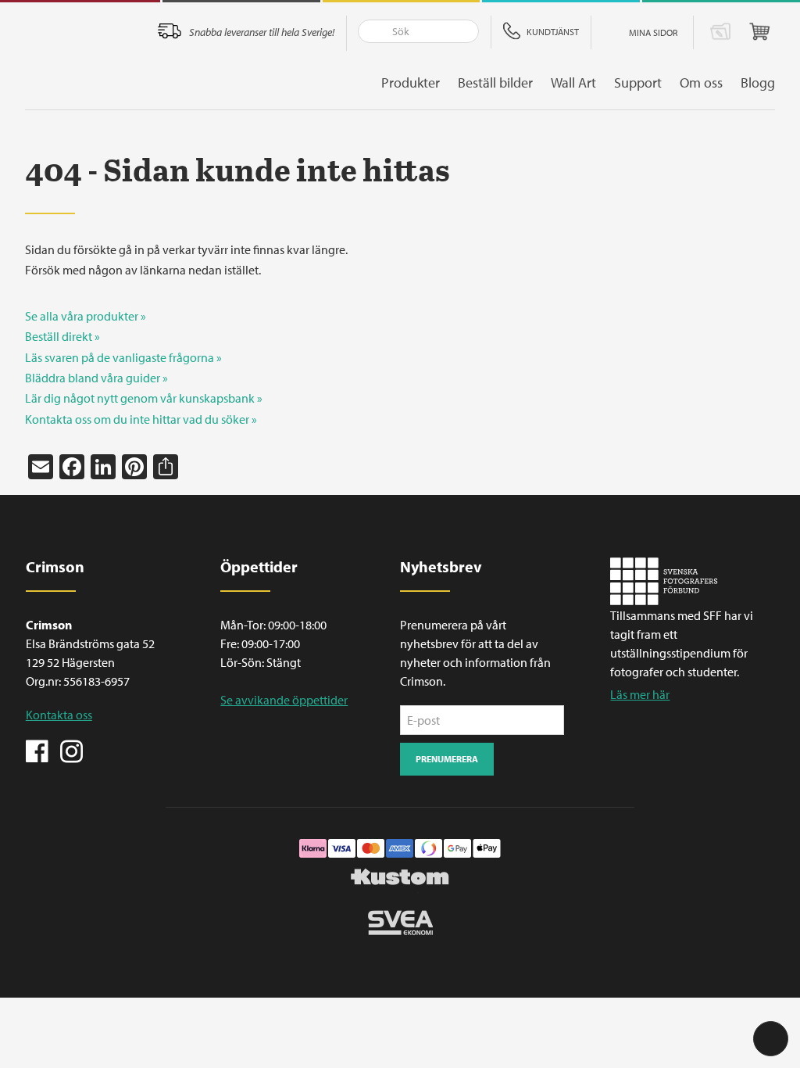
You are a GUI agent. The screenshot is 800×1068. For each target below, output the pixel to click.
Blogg (758, 82)
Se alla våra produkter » (85, 316)
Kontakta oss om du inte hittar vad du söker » (141, 419)
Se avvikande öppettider (284, 700)
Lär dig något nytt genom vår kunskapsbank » (143, 398)
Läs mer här (640, 694)
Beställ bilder (495, 82)
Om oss (701, 82)
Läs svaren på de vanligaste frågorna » (123, 357)
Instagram (71, 750)
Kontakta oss (59, 714)
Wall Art (573, 82)
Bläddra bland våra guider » (96, 377)
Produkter (410, 82)
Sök (370, 31)
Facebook (37, 750)
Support (638, 82)
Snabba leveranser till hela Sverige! (261, 32)
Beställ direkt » (62, 336)
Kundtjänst (553, 32)
